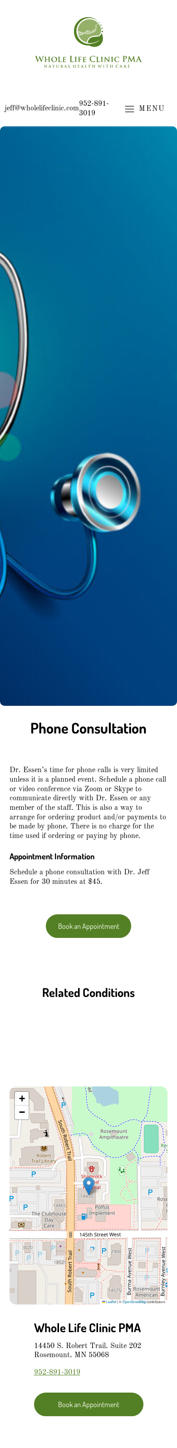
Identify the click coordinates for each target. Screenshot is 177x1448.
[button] (88, 1186)
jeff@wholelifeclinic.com (42, 108)
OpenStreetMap (134, 1301)
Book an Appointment (88, 926)
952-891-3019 (94, 108)
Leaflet (110, 1301)
